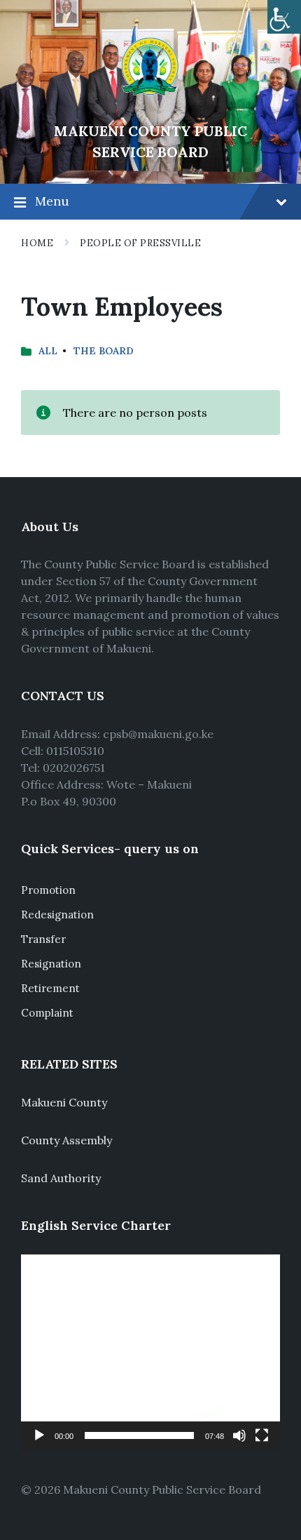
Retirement (50, 988)
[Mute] (239, 1435)
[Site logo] (150, 107)
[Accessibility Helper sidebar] (284, 17)
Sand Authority (61, 1178)
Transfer (43, 939)
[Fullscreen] (262, 1435)
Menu (52, 201)
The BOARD (104, 350)
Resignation (51, 963)
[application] (150, 1351)
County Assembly (66, 1140)
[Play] (39, 1435)
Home (37, 243)
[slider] (139, 1435)
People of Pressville (140, 243)
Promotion (48, 890)
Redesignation (57, 914)
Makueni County (64, 1102)
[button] (150, 1352)
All (47, 350)
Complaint (47, 1012)
